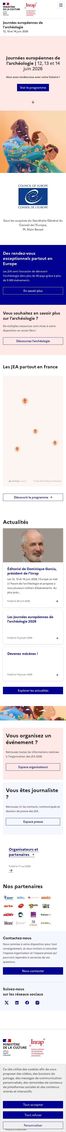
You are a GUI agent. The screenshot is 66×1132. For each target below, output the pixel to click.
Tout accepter (33, 1104)
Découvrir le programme (31, 497)
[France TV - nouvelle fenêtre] (45, 914)
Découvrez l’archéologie (33, 341)
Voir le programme (33, 87)
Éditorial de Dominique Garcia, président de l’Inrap (31, 571)
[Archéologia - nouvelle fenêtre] (33, 897)
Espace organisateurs (33, 767)
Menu (61, 5)
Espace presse (33, 821)
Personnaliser (33, 1125)
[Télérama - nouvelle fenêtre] (8, 923)
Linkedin (17, 1002)
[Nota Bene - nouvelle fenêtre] (20, 914)
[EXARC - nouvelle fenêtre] (45, 923)
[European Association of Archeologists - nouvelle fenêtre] (20, 923)
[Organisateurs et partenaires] (11, 870)
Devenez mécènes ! (22, 653)
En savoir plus (33, 291)
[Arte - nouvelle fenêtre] (8, 906)
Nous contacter (33, 971)
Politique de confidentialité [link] (15, 1129)
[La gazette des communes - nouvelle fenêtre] (33, 906)
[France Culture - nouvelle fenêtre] (33, 914)
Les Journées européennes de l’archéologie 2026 (30, 619)
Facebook (27, 1002)
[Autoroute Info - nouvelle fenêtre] (20, 906)
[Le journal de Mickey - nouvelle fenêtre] (8, 914)
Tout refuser (33, 1115)
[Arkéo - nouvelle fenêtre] (45, 897)
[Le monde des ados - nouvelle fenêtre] (45, 906)
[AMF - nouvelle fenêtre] (8, 897)
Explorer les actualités (33, 690)
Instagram (37, 1002)
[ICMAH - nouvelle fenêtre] (33, 923)
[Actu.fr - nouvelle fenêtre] (20, 897)
